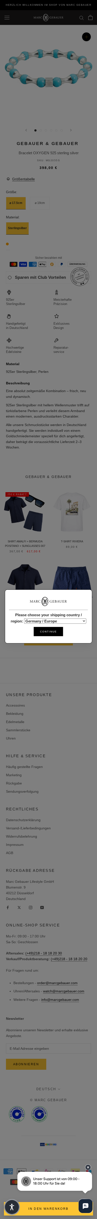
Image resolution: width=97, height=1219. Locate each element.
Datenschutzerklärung (23, 820)
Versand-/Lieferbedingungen (28, 828)
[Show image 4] (51, 130)
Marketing (14, 775)
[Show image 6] (61, 130)
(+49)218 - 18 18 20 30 (43, 953)
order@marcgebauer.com (57, 983)
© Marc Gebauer (48, 1100)
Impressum (15, 845)
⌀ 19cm (40, 203)
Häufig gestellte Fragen (24, 767)
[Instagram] (30, 907)
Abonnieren (26, 1064)
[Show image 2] (41, 130)
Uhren (11, 738)
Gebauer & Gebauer (48, 143)
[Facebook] (7, 907)
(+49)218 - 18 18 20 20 (69, 959)
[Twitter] (19, 907)
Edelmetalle (15, 722)
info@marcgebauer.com (60, 1000)
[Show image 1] (35, 130)
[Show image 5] (56, 130)
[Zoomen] (86, 36)
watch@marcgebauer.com (63, 991)
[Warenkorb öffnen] (90, 17)
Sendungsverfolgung (22, 791)
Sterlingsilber (17, 228)
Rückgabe (14, 783)
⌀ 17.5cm (15, 203)
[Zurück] (26, 130)
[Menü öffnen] (6, 17)
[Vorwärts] (71, 130)
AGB (9, 853)
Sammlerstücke (18, 730)
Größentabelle (23, 179)
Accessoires (15, 705)
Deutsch (46, 1089)
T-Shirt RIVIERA (72, 541)
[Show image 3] (46, 130)
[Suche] (81, 17)
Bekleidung (14, 714)
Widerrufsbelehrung (21, 836)
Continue (48, 631)
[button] (12, 1207)
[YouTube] (42, 907)
